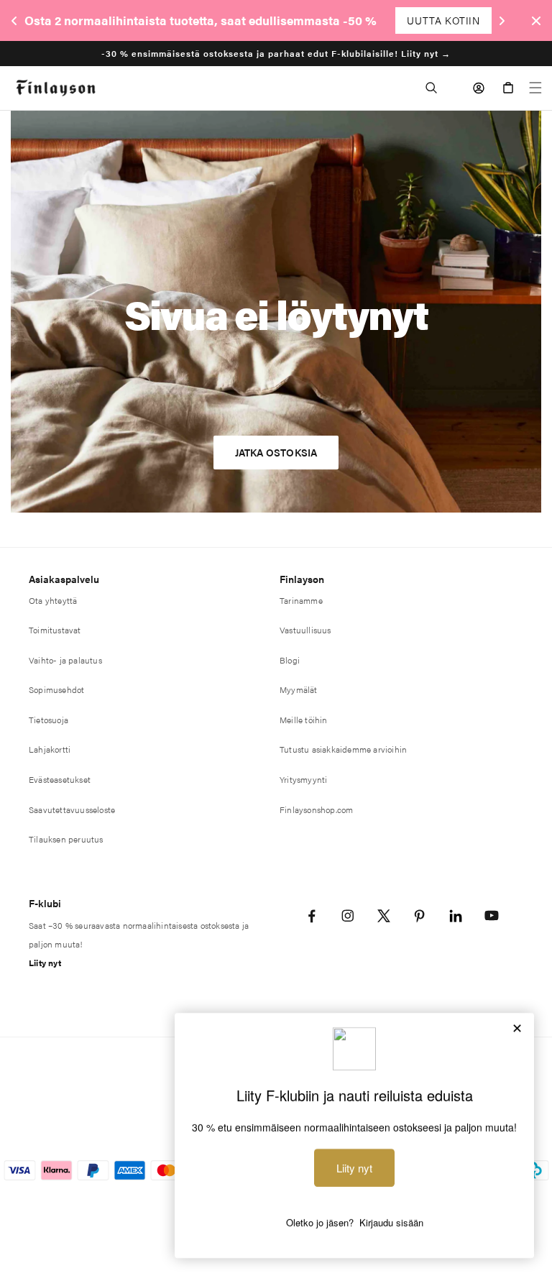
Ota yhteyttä (53, 600)
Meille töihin (304, 719)
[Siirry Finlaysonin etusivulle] (56, 88)
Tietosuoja (48, 719)
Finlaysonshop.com (316, 809)
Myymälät (299, 689)
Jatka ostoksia (276, 452)
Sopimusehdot (56, 689)
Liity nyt (45, 962)
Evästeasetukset (60, 779)
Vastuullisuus (305, 629)
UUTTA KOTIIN (443, 20)
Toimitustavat (55, 629)
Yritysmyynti (303, 779)
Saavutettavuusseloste (72, 809)
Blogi (290, 659)
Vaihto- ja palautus (65, 659)
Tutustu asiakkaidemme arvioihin (343, 749)
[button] (431, 87)
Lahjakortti (49, 749)
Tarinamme (301, 600)
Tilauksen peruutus (66, 838)
